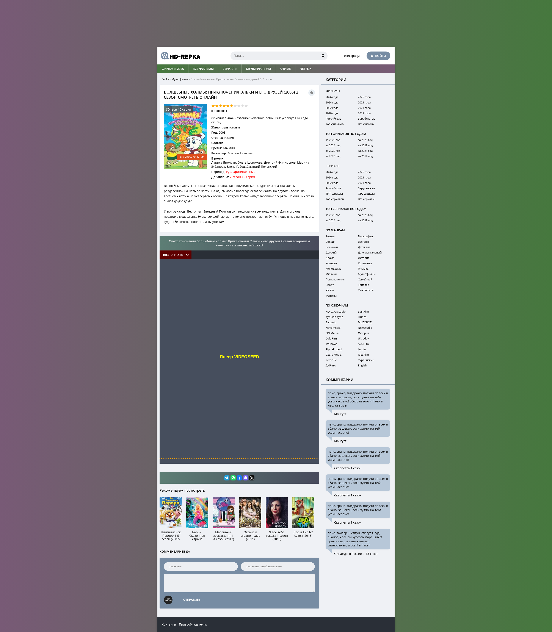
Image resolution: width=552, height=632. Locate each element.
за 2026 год (333, 140)
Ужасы (330, 290)
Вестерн (363, 242)
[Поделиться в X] (251, 477)
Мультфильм (180, 79)
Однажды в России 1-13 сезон (356, 554)
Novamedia (333, 328)
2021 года (364, 108)
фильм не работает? (247, 245)
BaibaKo (331, 322)
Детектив (364, 247)
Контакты (169, 624)
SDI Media (332, 333)
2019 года (364, 113)
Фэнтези (331, 295)
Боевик (330, 242)
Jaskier (362, 349)
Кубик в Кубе (334, 317)
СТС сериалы (366, 194)
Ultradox (363, 338)
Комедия (331, 263)
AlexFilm (363, 344)
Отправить (191, 599)
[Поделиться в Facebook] (239, 477)
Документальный (370, 252)
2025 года (364, 97)
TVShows (331, 344)
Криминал (365, 263)
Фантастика (365, 290)
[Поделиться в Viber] (245, 477)
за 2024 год (333, 145)
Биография (365, 236)
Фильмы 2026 (173, 69)
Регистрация (351, 56)
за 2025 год (365, 140)
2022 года (332, 108)
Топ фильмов (334, 124)
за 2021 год (365, 151)
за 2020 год (333, 156)
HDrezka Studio (336, 311)
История (363, 258)
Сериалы (230, 69)
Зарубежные (366, 118)
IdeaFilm (363, 355)
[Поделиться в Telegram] (226, 477)
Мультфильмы (258, 69)
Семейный (365, 279)
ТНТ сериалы (334, 194)
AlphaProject (334, 349)
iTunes (362, 317)
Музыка (363, 269)
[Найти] (323, 56)
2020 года (332, 113)
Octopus (363, 333)
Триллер (363, 285)
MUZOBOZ (365, 322)
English (362, 365)
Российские (333, 118)
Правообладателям (193, 624)
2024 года (332, 102)
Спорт (330, 285)
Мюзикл (331, 274)
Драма (330, 258)
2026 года (332, 97)
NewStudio (365, 328)
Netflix (306, 69)
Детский (331, 252)
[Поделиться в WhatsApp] (233, 477)
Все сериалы (366, 199)
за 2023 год (365, 145)
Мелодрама (333, 269)
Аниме (285, 69)
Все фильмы (203, 69)
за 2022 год (333, 151)
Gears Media (334, 355)
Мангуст (340, 414)
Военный (332, 247)
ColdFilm (331, 338)
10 (246, 106)
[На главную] (179, 55)
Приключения (335, 279)
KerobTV (331, 360)
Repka (165, 79)
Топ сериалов (335, 199)
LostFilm (363, 311)
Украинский (366, 360)
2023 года (364, 102)
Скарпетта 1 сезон (348, 468)
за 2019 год (365, 156)
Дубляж (331, 365)
